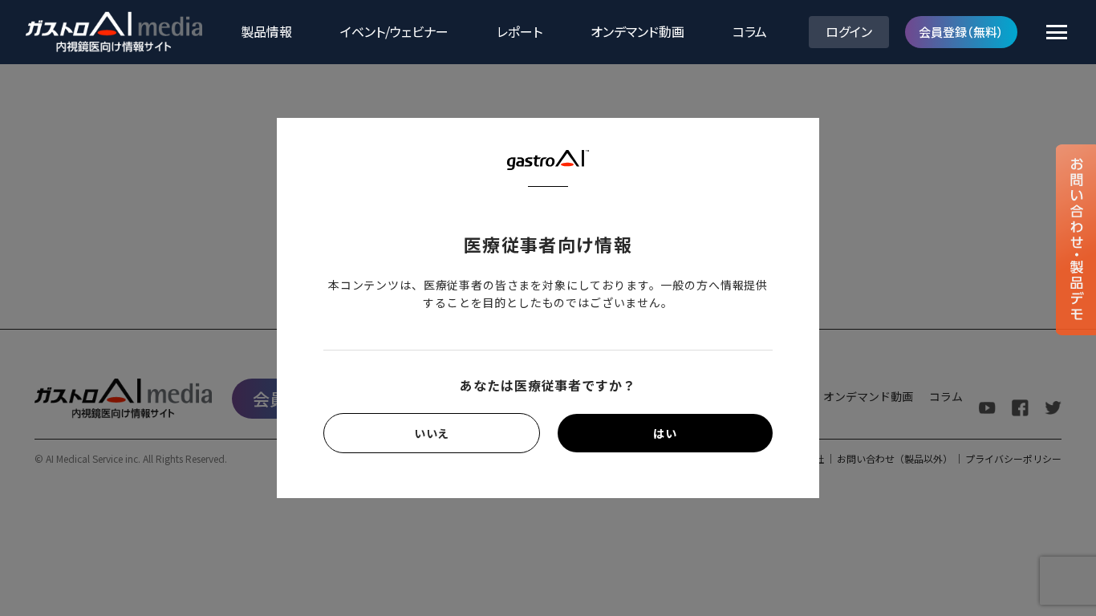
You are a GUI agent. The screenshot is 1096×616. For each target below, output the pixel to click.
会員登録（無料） (961, 31)
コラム (750, 31)
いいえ (432, 433)
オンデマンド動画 (637, 31)
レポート (519, 31)
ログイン (849, 31)
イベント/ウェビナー (394, 31)
